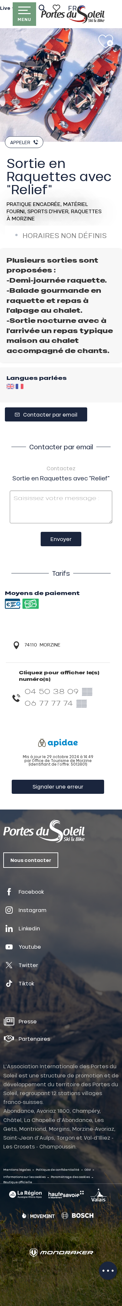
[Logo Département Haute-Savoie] (66, 1195)
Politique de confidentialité (57, 1169)
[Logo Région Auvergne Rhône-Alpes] (25, 1194)
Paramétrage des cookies (70, 1176)
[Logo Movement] (38, 1216)
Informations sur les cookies (24, 1176)
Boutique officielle (17, 1182)
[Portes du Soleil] (72, 14)
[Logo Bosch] (77, 1215)
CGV (88, 1169)
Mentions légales (17, 1169)
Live (5, 8)
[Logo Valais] (98, 1195)
